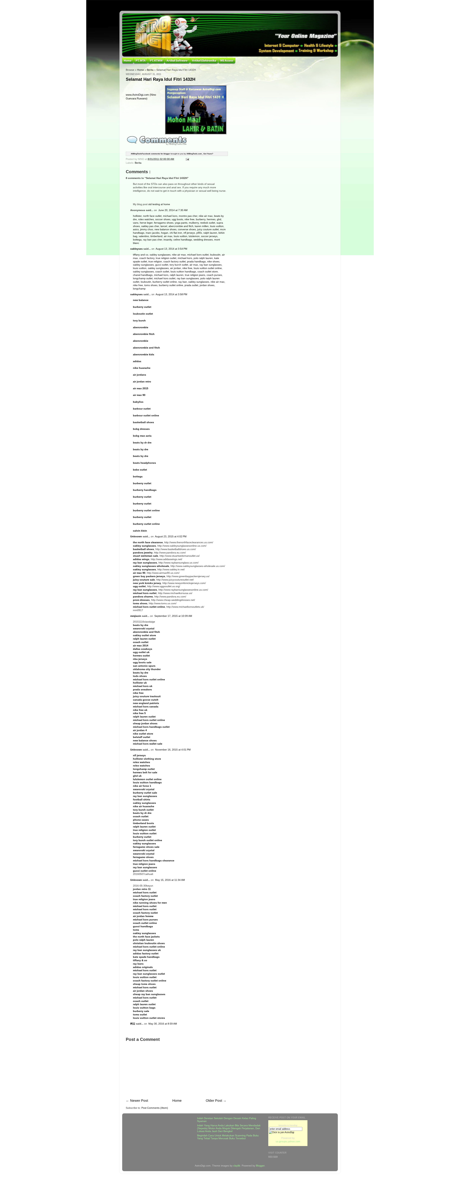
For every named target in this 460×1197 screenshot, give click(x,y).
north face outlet (152, 216)
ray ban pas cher (152, 239)
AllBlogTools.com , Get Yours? (200, 154)
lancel (163, 226)
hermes (211, 219)
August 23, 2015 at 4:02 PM (171, 536)
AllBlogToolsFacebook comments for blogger (150, 154)
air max (168, 236)
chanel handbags (143, 275)
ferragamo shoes (163, 222)
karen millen (202, 226)
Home (140, 70)
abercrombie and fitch (181, 226)
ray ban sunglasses (210, 264)
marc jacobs (153, 233)
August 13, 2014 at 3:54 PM (171, 248)
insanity (168, 239)
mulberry (194, 222)
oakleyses (136, 248)
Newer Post (139, 1100)
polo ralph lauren (203, 258)
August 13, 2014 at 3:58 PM (171, 294)
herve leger (146, 222)
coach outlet (162, 271)
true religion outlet (166, 258)
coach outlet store (207, 271)
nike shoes (213, 261)
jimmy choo (146, 229)
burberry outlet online (165, 281)
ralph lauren (210, 233)
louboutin (215, 254)
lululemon (194, 236)
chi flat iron (176, 233)
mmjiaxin (135, 616)
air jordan (175, 268)
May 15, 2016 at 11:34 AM (170, 880)
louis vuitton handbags (183, 271)
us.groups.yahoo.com (288, 1141)
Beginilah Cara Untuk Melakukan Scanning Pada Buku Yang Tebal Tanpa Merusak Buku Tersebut (228, 1137)
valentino (144, 236)
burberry (200, 219)
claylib (236, 1165)
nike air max (206, 216)
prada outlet (191, 285)
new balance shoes (165, 229)
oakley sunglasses (160, 254)
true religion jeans (195, 275)
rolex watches (146, 219)
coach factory (146, 258)
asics (136, 229)
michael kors (170, 216)
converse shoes (187, 229)
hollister (137, 216)
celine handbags (182, 239)
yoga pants (181, 222)
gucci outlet (161, 264)
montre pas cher (188, 216)
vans (135, 222)
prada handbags (196, 261)
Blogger (260, 1165)
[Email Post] (187, 159)
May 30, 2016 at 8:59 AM (162, 1023)
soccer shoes (162, 219)
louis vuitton (217, 226)
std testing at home (159, 204)
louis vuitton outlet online (208, 268)
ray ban (182, 281)
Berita (150, 70)
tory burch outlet (179, 264)
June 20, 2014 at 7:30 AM (173, 210)
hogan (164, 233)
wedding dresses (203, 239)
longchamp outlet (143, 278)
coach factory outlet (174, 261)
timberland (156, 236)
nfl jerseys (189, 233)
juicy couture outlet (208, 229)
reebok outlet (207, 222)
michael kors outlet (198, 254)
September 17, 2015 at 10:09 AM (173, 616)
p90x (199, 233)
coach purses (214, 275)
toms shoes (150, 285)
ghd (219, 219)
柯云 (132, 1023)
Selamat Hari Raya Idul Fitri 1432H (160, 79)
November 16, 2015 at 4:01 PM (173, 749)
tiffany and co (140, 254)
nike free (189, 219)
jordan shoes (207, 285)
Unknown (136, 536)
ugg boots (177, 219)
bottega (137, 239)
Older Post (214, 1100)
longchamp (139, 288)
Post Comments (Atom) (154, 1108)
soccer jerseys (209, 236)
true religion (155, 261)
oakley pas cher (150, 226)
